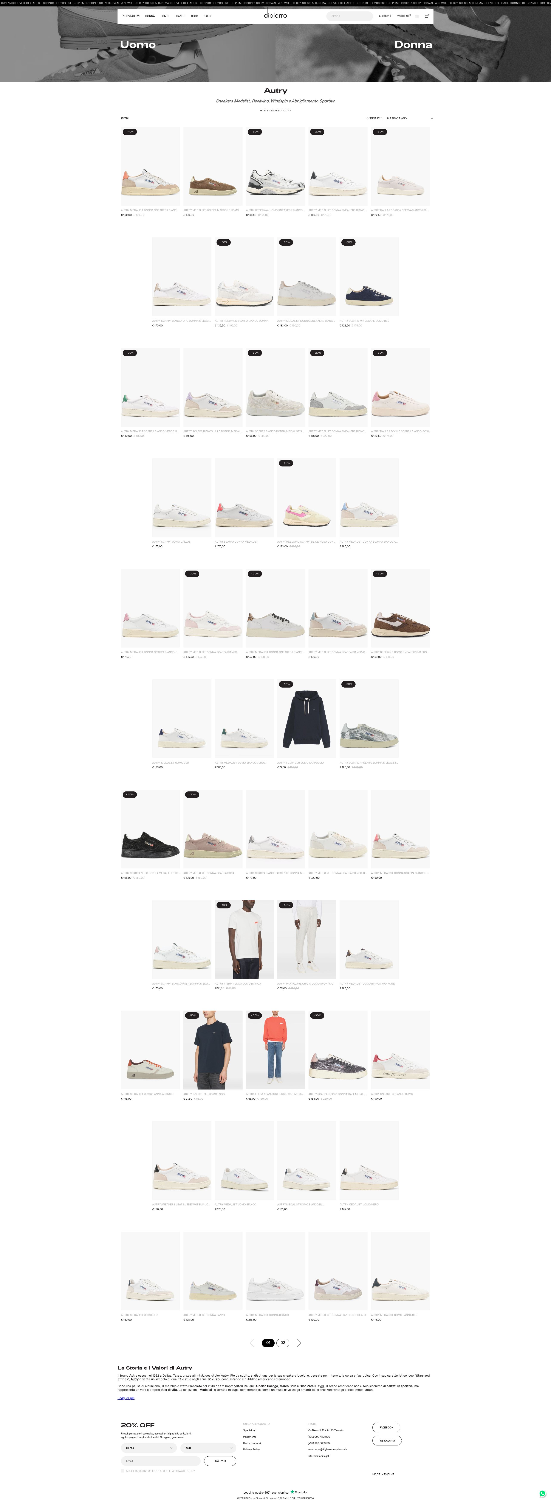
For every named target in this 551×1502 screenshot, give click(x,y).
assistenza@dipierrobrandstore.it (327, 1449)
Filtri (124, 118)
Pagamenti (249, 1437)
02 (284, 1343)
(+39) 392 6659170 (319, 1443)
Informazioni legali (319, 1456)
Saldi (207, 16)
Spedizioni (249, 1430)
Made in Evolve (383, 1474)
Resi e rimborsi (252, 1443)
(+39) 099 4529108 (319, 1437)
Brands (180, 16)
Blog (194, 16)
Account (385, 16)
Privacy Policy (251, 1449)
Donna (150, 16)
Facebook (386, 1427)
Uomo (165, 16)
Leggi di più (126, 1398)
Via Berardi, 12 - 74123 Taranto (326, 1430)
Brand (275, 110)
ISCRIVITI (220, 1461)
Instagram (387, 1440)
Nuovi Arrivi (131, 16)
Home (264, 110)
